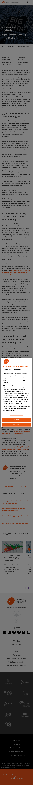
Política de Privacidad (15, 408)
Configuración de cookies (16, 415)
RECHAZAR (16, 424)
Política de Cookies (24, 406)
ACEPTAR (16, 419)
